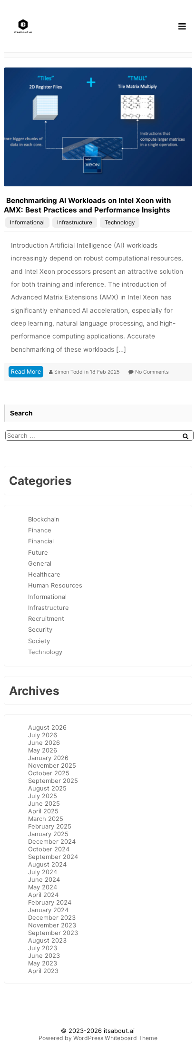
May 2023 (42, 963)
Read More (26, 371)
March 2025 (45, 818)
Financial (41, 541)
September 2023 (53, 932)
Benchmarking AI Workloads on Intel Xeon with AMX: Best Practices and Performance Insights (87, 205)
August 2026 (47, 727)
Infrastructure (74, 222)
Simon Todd (69, 372)
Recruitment (46, 618)
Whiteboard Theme (131, 1037)
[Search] (185, 436)
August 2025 (47, 788)
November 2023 (52, 925)
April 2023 (43, 970)
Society (39, 641)
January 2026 (48, 758)
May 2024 (42, 887)
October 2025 (48, 773)
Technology (120, 222)
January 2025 (48, 834)
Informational (27, 222)
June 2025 (44, 803)
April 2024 (43, 894)
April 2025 (43, 811)
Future (38, 552)
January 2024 (48, 910)
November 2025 (52, 765)
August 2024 (47, 864)
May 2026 (42, 750)
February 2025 (49, 826)
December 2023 (52, 917)
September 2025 (53, 780)
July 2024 (42, 872)
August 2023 (47, 940)
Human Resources (55, 585)
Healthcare (44, 574)
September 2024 (53, 856)
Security (40, 629)
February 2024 (49, 902)
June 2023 (44, 955)
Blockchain (43, 519)
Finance (39, 530)
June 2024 (44, 879)
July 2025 (42, 796)
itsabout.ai (119, 1030)
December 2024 (52, 841)
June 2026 (44, 742)
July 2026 (42, 735)
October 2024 (48, 849)
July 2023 (42, 948)
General (39, 563)
